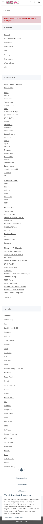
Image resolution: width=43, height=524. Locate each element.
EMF (5, 401)
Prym (6, 200)
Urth (5, 175)
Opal (6, 144)
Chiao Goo (8, 438)
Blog (5, 67)
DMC (6, 108)
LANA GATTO (9, 118)
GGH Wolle (8, 422)
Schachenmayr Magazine (13, 293)
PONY (6, 203)
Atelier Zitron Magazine (13, 251)
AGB (5, 51)
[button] (31, 2)
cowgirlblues (9, 105)
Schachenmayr (9, 166)
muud (6, 463)
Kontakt (7, 34)
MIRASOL (7, 137)
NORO (6, 140)
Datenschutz (18, 517)
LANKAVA (7, 128)
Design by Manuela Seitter (14, 217)
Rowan (6, 160)
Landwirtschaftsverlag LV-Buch (15, 261)
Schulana (7, 172)
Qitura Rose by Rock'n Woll (14, 369)
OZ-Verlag (7, 270)
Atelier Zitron (9, 397)
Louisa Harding (9, 134)
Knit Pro (7, 190)
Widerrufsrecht (9, 63)
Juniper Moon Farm (11, 115)
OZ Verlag (7, 352)
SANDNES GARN (10, 240)
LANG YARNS (9, 264)
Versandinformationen (12, 38)
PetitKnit (7, 237)
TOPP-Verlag (8, 280)
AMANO (7, 96)
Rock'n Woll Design (11, 283)
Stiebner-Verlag (10, 277)
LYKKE (6, 193)
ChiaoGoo (7, 187)
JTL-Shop (25, 521)
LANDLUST (8, 221)
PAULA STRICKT (9, 233)
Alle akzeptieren (22, 478)
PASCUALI (7, 147)
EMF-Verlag (8, 257)
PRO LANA (8, 196)
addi (5, 454)
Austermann (8, 102)
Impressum (8, 517)
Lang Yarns (8, 124)
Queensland (8, 153)
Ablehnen (22, 491)
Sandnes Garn (9, 163)
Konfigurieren (22, 484)
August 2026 (8, 87)
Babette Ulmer (9, 214)
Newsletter (8, 43)
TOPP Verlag (8, 320)
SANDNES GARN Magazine (14, 289)
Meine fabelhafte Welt (12, 224)
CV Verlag (7, 430)
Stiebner (7, 316)
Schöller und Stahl (11, 169)
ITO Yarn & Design (11, 112)
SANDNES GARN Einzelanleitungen (17, 273)
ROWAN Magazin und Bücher (15, 286)
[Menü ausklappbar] (3, 1)
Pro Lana (7, 150)
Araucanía (8, 99)
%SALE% (8, 298)
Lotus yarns (8, 131)
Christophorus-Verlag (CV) (13, 254)
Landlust (7, 121)
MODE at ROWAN (10, 227)
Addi (6, 184)
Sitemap (7, 55)
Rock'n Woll (8, 156)
